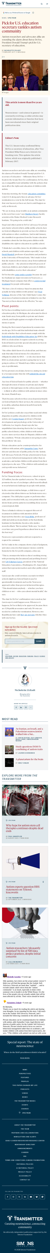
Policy (36, 656)
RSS (25, 1156)
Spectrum (12, 18)
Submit (39, 641)
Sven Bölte (29, 517)
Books (25, 1097)
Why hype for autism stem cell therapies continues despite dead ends (24, 828)
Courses (25, 1109)
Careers (25, 1152)
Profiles (25, 1081)
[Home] (25, 1218)
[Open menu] (47, 4)
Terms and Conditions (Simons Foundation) (25, 1160)
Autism (15, 656)
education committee (37, 194)
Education (22, 656)
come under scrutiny (23, 275)
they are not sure (28, 615)
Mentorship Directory (25, 1144)
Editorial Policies (25, 1164)
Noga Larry (21, 739)
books (25, 1101)
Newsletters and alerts (25, 1137)
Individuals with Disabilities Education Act (19, 337)
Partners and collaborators (25, 1133)
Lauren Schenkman (26, 753)
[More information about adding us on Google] (33, 13)
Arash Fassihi (24, 738)
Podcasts (25, 1089)
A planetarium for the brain (29, 759)
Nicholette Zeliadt (12, 50)
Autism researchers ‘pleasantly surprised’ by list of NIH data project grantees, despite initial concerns (23, 952)
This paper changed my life (25, 1085)
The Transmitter (15, 898)
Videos (25, 1093)
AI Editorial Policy (25, 1168)
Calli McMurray (15, 962)
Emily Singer (23, 763)
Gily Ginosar (36, 738)
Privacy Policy (25, 1172)
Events (25, 1105)
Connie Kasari (18, 419)
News (4, 18)
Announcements (25, 1148)
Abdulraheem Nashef (27, 740)
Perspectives (25, 1073)
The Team (25, 1129)
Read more (25, 1058)
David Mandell (8, 255)
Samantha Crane (31, 449)
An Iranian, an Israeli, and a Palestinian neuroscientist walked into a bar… (29, 732)
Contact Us (25, 1180)
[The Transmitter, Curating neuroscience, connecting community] (13, 4)
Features (25, 1077)
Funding (30, 656)
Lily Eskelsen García (14, 562)
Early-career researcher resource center (25, 1141)
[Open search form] (41, 4)
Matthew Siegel (31, 214)
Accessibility (25, 1176)
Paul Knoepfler (15, 836)
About (25, 1125)
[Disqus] (25, 1003)
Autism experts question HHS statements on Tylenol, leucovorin (22, 890)
